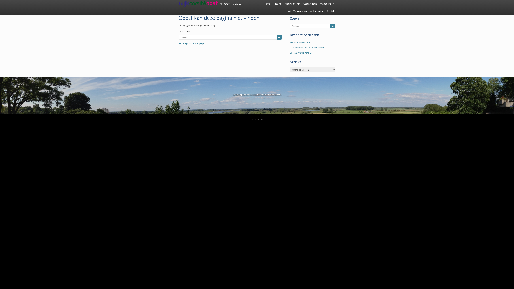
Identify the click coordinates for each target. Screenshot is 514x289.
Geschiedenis (310, 3)
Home (267, 3)
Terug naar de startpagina (193, 43)
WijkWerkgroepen (297, 11)
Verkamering (316, 11)
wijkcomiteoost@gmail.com (268, 94)
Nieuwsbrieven (292, 3)
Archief (330, 11)
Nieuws (277, 3)
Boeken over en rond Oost (302, 52)
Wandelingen (327, 3)
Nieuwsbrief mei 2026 (300, 42)
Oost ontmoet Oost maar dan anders (307, 47)
